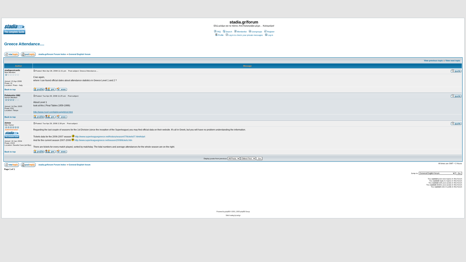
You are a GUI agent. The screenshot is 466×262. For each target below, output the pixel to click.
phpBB (227, 212)
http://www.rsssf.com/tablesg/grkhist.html (53, 112)
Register (271, 32)
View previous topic (433, 60)
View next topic (452, 60)
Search (229, 32)
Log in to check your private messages (245, 35)
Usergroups (257, 32)
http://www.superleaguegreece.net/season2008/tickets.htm (103, 140)
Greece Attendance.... (24, 44)
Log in (270, 35)
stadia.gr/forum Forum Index (52, 54)
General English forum (79, 54)
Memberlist (242, 32)
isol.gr (238, 215)
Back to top (10, 89)
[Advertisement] (233, 9)
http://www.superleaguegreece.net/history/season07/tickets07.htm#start (110, 136)
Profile (221, 35)
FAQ (219, 32)
